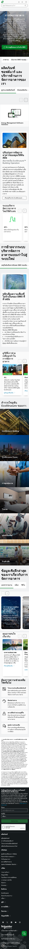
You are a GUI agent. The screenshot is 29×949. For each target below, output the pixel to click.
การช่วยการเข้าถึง (6, 880)
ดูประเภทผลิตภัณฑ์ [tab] (8, 90)
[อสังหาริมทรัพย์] (14, 526)
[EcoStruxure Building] (14, 422)
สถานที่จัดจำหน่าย (6, 862)
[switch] (3, 946)
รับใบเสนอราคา (5, 859)
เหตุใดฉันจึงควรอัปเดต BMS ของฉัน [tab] (14, 265)
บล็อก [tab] (17, 585)
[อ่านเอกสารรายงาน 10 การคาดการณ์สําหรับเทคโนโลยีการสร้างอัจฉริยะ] (11, 612)
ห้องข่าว (3, 882)
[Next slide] (24, 211)
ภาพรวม (6, 60)
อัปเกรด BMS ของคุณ (19, 60)
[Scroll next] (27, 60)
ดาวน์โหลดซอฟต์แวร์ (7, 841)
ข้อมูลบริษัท (4, 875)
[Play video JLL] (12, 369)
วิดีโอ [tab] (23, 585)
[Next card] (26, 100)
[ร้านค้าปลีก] (14, 552)
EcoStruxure (5, 893)
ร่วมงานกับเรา (5, 872)
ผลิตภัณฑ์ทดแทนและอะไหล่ (9, 846)
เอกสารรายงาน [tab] (6, 585)
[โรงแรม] (14, 500)
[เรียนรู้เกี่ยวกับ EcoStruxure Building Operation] (14, 198)
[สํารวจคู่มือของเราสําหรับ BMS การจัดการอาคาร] (14, 47)
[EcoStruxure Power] (14, 448)
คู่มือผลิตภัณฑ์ (5, 838)
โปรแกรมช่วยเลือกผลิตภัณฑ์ (9, 843)
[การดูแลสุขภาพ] (14, 474)
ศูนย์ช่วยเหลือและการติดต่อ (9, 854)
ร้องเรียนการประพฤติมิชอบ (9, 877)
